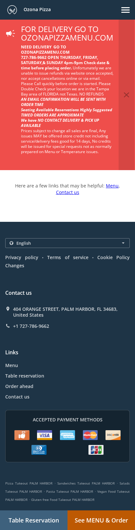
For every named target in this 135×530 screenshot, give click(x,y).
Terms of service (67, 257)
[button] (125, 10)
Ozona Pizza (36, 9)
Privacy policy (21, 257)
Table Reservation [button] (34, 520)
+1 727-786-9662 (31, 326)
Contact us (67, 192)
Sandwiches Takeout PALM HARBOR (86, 483)
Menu (112, 186)
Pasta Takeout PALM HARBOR (69, 491)
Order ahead (19, 386)
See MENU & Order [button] (101, 520)
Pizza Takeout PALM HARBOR (28, 483)
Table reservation (24, 376)
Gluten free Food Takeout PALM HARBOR (62, 499)
